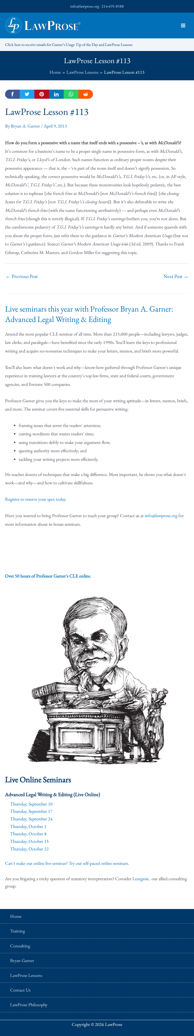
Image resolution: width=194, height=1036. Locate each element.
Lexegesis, (141, 878)
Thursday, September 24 (31, 819)
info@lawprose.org (84, 6)
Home (15, 916)
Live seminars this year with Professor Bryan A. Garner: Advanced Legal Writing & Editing (89, 314)
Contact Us (20, 990)
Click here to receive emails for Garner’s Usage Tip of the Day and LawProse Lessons (68, 44)
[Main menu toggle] (183, 26)
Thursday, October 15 (29, 841)
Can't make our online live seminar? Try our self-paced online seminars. (67, 863)
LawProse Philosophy (28, 1004)
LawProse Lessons (26, 975)
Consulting (20, 946)
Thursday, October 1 (28, 826)
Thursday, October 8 (28, 834)
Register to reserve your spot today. (35, 499)
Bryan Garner (22, 960)
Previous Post (22, 276)
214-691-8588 (113, 6)
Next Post (175, 276)
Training (17, 931)
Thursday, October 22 (29, 849)
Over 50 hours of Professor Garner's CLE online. (48, 576)
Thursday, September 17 (31, 811)
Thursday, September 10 (31, 804)
